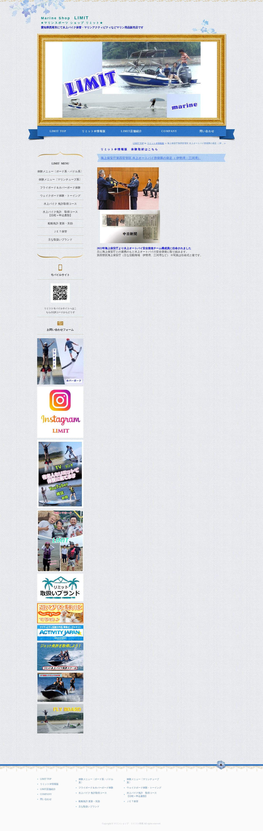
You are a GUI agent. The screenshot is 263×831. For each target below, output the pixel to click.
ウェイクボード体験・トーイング (60, 195)
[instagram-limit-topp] (60, 436)
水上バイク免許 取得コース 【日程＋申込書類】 (63, 213)
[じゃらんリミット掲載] (60, 621)
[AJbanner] (60, 638)
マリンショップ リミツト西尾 (128, 823)
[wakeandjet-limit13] (60, 700)
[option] (131, 80)
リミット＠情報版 (94, 131)
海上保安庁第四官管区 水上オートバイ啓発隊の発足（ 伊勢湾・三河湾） (151, 158)
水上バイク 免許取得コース (60, 203)
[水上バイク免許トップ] (60, 669)
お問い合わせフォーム (60, 329)
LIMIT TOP (58, 131)
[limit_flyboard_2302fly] (60, 731)
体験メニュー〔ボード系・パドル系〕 (60, 171)
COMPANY (169, 131)
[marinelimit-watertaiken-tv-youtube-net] (60, 506)
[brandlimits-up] (60, 599)
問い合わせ (207, 131)
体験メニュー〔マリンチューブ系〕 (60, 179)
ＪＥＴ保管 (60, 231)
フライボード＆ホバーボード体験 (60, 187)
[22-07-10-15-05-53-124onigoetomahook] (60, 570)
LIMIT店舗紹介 (131, 131)
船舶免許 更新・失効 (60, 223)
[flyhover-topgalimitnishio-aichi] (60, 382)
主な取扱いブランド (60, 239)
